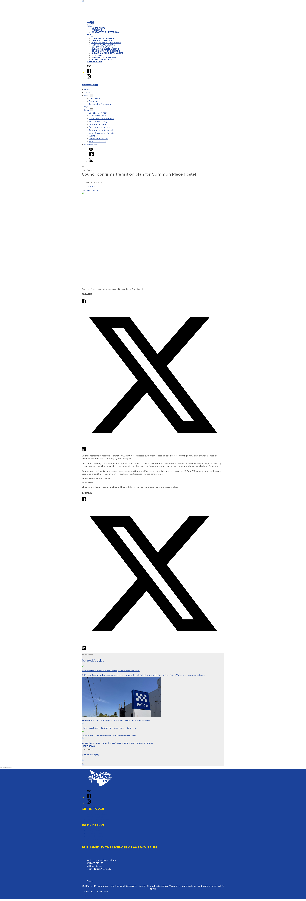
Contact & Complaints (97, 814)
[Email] (88, 451)
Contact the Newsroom (105, 32)
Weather (96, 55)
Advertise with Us (95, 817)
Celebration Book (101, 40)
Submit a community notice (107, 53)
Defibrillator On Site (103, 57)
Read (89, 26)
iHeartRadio (92, 898)
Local (90, 36)
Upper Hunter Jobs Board (106, 43)
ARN (89, 895)
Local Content (93, 842)
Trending (96, 30)
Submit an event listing (105, 49)
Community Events (102, 47)
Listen (90, 22)
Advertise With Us (102, 59)
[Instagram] (89, 78)
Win (89, 34)
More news (88, 746)
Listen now (88, 85)
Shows (91, 24)
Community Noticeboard (105, 51)
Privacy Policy (93, 830)
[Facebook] (89, 72)
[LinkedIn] (84, 451)
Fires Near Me (94, 61)
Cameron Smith (91, 190)
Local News (98, 28)
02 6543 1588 (100, 881)
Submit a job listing (103, 45)
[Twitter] (153, 445)
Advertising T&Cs (95, 836)
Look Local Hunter (102, 38)
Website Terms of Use (97, 839)
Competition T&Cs (95, 833)
